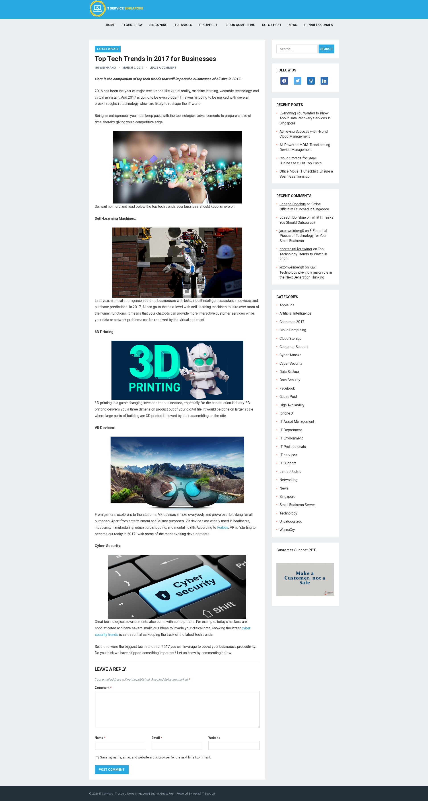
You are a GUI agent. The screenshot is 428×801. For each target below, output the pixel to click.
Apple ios (287, 305)
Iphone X (286, 413)
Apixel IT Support (204, 793)
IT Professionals (318, 25)
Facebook (287, 388)
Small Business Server (297, 505)
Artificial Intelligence (295, 313)
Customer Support (294, 347)
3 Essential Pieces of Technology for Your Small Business (303, 236)
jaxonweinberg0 (292, 231)
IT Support (208, 25)
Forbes (222, 527)
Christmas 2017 (292, 322)
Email (157, 738)
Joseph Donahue (293, 204)
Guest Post (272, 25)
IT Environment (291, 438)
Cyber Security (291, 363)
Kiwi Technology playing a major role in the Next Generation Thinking (306, 272)
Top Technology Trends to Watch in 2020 (303, 254)
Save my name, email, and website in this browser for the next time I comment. (155, 757)
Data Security (290, 380)
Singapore (158, 25)
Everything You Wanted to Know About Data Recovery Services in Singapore (305, 118)
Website (214, 738)
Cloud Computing (239, 25)
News (292, 25)
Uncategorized (291, 521)
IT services (183, 25)
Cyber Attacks (290, 355)
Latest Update (107, 49)
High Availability (292, 405)
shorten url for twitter (296, 249)
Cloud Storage (291, 338)
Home (110, 25)
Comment (103, 687)
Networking (288, 480)
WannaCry (287, 530)
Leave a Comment (163, 67)
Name (100, 738)
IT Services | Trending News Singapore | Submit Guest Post (136, 793)
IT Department (291, 430)
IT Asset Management (297, 421)
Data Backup (289, 372)
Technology (132, 25)
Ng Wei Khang (105, 67)
